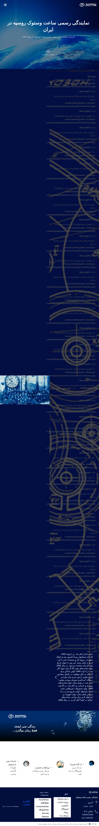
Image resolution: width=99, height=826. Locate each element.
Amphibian (44, 800)
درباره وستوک (62, 799)
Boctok (45, 813)
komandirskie (42, 806)
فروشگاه (64, 809)
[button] (92, 677)
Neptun (45, 817)
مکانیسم (65, 805)
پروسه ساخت (62, 802)
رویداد (66, 812)
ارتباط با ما (64, 816)
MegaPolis (44, 810)
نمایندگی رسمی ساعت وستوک (87, 797)
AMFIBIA (45, 803)
